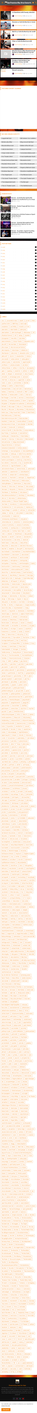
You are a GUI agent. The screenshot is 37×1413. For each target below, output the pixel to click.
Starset (4, 1173)
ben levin (21, 397)
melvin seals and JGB (28, 936)
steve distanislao (15, 1179)
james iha (14, 747)
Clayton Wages (6, 510)
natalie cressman (26, 978)
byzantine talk (28, 462)
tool (3, 1306)
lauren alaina (5, 871)
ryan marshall (26, 1126)
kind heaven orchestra (7, 853)
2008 (19, 303)
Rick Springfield (6, 1093)
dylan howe (15, 613)
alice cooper (5, 347)
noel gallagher (14, 1001)
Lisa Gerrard (5, 892)
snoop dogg (5, 1161)
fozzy (32, 643)
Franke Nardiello (6, 649)
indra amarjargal (12, 732)
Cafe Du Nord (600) (7, 149)
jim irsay (32, 779)
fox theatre (26, 643)
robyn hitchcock (24, 1114)
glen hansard (5, 682)
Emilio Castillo (5, 625)
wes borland (20, 1351)
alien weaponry (6, 350)
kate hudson (28, 833)
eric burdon (24, 625)
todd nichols (26, 1289)
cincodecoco (13, 504)
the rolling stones (13, 1262)
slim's (25, 1155)
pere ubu (21, 1043)
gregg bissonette (15, 702)
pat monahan (14, 1028)
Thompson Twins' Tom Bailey (9, 1280)
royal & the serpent (7, 1123)
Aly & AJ (12, 356)
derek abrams (5, 587)
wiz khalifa (14, 1360)
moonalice (25, 966)
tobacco (18, 1289)
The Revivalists (27, 1259)
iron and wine (11, 738)
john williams (24, 803)
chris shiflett (30, 495)
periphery (28, 1043)
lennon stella (5, 880)
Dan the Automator (7, 539)
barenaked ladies (6, 388)
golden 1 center (22, 685)
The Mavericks (14, 1250)
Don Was (4, 605)
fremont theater (28, 652)
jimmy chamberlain (14, 782)
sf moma (25, 1140)
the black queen (28, 1220)
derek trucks (14, 587)
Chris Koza (21, 489)
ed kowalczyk (24, 616)
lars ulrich (20, 868)
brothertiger (5, 451)
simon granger (21, 1149)
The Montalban (25, 1250)
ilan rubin (13, 729)
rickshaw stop (5, 1096)
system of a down (30, 1206)
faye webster (16, 637)
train (14, 1312)
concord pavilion (6, 516)
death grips (18, 578)
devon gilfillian (17, 590)
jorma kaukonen (13, 815)
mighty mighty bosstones (17, 951)
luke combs (25, 901)
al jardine (27, 335)
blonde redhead (21, 421)
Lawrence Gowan (26, 871)
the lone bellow (19, 1244)
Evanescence (5, 631)
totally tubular (5, 1309)
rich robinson (14, 1087)
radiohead (22, 1066)
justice (14, 824)
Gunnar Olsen (14, 708)
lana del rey (14, 865)
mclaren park (19, 930)
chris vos (4, 498)
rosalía (22, 1120)
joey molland (5, 794)
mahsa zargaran (16, 910)
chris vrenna (12, 498)
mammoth (4, 912)
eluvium (22, 622)
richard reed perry (16, 1090)
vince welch (12, 1336)
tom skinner (5, 1294)
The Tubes (29, 1268)
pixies (9, 1055)
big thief (30, 400)
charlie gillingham (6, 483)
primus (10, 1061)
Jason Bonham (14, 753)
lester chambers (15, 883)
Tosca (15, 1306)
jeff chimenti (31, 761)
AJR (15, 335)
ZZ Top (12, 1371)
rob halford (5, 1102)
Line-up (22, 889)
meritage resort (6, 942)
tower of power (21, 1309)
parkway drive (5, 1028)
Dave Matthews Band (28, 551)
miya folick (32, 963)
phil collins (26, 1049)
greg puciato (5, 702)
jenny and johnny (6, 770)
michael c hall (26, 945)
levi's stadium (12, 886)
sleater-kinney (17, 1155)
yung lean (10, 1366)
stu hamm (28, 1194)
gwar (10, 711)
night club (12, 992)
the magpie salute (19, 1247)
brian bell (4, 439)
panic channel (27, 1025)
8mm (33, 320)
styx (3, 1197)
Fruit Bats (4, 658)
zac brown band (19, 1366)
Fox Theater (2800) (7, 156)
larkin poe (4, 868)
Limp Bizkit (4, 889)
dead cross (4, 575)
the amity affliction (7, 1217)
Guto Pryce (24, 708)
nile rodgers (5, 995)
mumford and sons (6, 972)
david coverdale (24, 557)
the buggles (15, 1223)
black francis (31, 412)
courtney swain (6, 531)
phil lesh (4, 1052)
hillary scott (17, 717)
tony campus (23, 1300)
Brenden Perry (15, 436)
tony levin (13, 1303)
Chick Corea (12, 486)
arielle (31, 371)
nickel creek (30, 989)
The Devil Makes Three (27, 1229)
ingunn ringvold (6, 735)
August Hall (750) (6, 138)
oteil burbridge (17, 1019)
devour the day (28, 590)
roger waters (5, 1120)
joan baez (4, 785)
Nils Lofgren (13, 995)
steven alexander (6, 1191)
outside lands (27, 1019)
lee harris (13, 877)
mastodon (13, 921)
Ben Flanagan (5, 397)
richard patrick (5, 1090)
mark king (12, 918)
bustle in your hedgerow (8, 459)
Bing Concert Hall (15, 412)
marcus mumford (23, 912)
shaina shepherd (21, 1143)
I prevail (27, 726)
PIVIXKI (3, 1055)
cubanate (9, 533)
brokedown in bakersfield (8, 448)
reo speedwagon (10, 1081)
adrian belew (27, 332)
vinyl (29, 1336)
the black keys (17, 1220)
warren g (21, 1342)
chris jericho (12, 489)
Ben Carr (28, 394)
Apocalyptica (30, 368)
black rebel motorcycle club (9, 418)
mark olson (28, 918)
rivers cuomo (24, 1099)
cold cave (22, 510)
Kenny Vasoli (5, 844)
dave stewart (25, 554)
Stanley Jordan (17, 1170)
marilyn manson (14, 915)
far (26, 634)
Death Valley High (28, 578)
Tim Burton (22, 1283)
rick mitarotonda (27, 1090)
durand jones (21, 610)
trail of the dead (6, 1312)
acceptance (5, 326)
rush (3, 1126)
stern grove (14, 1176)
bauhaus (4, 391)
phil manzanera (12, 1052)
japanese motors (16, 750)
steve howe (15, 1182)
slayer (9, 1155)
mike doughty (5, 954)
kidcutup (4, 850)
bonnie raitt (12, 427)
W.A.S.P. (20, 1339)
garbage (15, 661)
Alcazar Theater (17, 341)
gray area (4, 696)
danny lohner (5, 545)
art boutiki (4, 377)
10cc (3, 320)
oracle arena (29, 1013)
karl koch (20, 833)
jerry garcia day (21, 773)
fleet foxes (24, 640)
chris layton (29, 489)
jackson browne (23, 741)
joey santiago (14, 794)
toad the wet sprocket (8, 1289)
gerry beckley (17, 676)
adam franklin (14, 329)
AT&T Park (4, 380)
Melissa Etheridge (6, 936)
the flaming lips (30, 1235)
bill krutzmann (31, 403)
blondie (30, 421)
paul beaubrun (5, 1037)
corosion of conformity (8, 525)
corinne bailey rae (6, 522)
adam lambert (5, 332)
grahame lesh (26, 693)
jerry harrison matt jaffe (8, 776)
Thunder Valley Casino (26, 1280)
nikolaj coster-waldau (23, 992)
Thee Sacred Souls (29, 1271)
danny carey (14, 542)
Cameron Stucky (20, 468)
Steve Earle (26, 1179)
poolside (10, 1058)
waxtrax (13, 1348)
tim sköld (13, 1286)
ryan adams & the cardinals (13, 1126)
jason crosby (24, 753)
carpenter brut (14, 471)
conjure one (16, 516)
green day (4, 699)
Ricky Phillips (14, 1096)
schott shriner (22, 1135)
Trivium (3, 1318)
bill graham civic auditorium (17, 403)
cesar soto (4, 477)
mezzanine (28, 942)
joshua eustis (5, 818)
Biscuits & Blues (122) (8, 145)
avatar (9, 382)
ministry (14, 963)
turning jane (14, 1321)
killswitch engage (13, 850)
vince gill (4, 1336)
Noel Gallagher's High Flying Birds (10, 1004)
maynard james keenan (8, 930)
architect (25, 371)
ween (28, 1348)
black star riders (23, 418)
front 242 (4, 655)
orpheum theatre (6, 1019)
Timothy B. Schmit (24, 1286)
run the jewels (27, 1123)
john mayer (21, 800)
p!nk (20, 1022)
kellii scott (4, 838)
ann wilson (25, 365)
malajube (25, 910)
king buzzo (19, 853)
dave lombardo (6, 551)
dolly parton (5, 602)
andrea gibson (25, 359)
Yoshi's (3, 1366)
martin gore (5, 921)
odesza (20, 1010)
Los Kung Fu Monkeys (15, 898)
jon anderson (5, 809)
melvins (4, 939)
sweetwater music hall (8, 1206)
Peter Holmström (6, 1049)
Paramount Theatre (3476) (9, 167)
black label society (7, 415)
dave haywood (29, 548)
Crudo (3, 533)
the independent (26, 1241)
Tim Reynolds (5, 1286)
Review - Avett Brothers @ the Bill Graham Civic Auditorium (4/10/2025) (23, 198)
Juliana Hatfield (22, 821)
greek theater (29, 696)
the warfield (5, 1271)
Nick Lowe (4, 989)
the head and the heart (21, 1238)
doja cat (26, 599)
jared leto (26, 750)
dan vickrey (17, 539)
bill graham (4, 403)
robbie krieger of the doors (9, 1105)
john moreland (5, 803)
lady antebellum (21, 862)
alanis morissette (6, 341)
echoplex (15, 616)
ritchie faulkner (14, 1099)
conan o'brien (29, 513)
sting (14, 1191)
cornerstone (16, 522)
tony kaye (31, 1300)
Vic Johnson (13, 1333)
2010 (19, 297)
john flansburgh (6, 797)
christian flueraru (21, 498)
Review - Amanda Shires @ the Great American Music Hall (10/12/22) (22, 223)
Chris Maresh (5, 492)
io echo (3, 738)
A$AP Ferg (15, 323)
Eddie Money (13, 619)
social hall (29, 1161)
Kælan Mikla (16, 830)
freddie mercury (6, 652)
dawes (27, 569)
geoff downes (11, 673)
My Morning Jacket (25, 975)
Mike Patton (5, 957)
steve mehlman (26, 1185)
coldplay (4, 513)
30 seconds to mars (12, 320)
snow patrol (13, 1161)
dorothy (11, 605)
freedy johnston (17, 652)
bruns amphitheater (28, 451)
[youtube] (23, 1398)
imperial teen (27, 729)
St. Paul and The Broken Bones (10, 1167)
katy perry (4, 836)
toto (13, 1309)
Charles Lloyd (15, 480)
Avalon (3, 382)
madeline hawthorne (7, 907)
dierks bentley (13, 596)
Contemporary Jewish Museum (10, 519)
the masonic (5, 1250)
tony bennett (13, 1300)
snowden (21, 1161)
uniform (32, 1324)
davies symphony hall (17, 569)
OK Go (26, 1010)
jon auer (13, 809)
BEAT (26, 391)
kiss (12, 856)
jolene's (33, 806)
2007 (19, 306)
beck (31, 391)
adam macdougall (16, 332)
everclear (13, 631)
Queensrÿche (23, 1064)
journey (13, 818)
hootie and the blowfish (8, 723)
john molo (29, 800)
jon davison (27, 809)
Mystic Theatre (6, 978)
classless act (29, 507)
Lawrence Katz (6, 874)
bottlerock (21, 427)
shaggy (13, 1143)
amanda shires (20, 356)
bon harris (4, 427)
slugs (3, 1158)
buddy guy (13, 454)
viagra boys (5, 1333)
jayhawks (27, 759)
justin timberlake (16, 827)
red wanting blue (17, 1075)
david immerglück (24, 563)
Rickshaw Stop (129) (7, 171)
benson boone (30, 397)
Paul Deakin (24, 1037)
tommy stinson (23, 1294)
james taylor (22, 747)
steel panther (11, 1173)
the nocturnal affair (7, 1256)
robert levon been (23, 1105)
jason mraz (13, 756)
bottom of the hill (6, 430)
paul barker (23, 1034)
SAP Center (29, 1132)
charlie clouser (25, 480)
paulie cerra (22, 1040)
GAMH (9, 661)
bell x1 (22, 394)
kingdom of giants (29, 853)
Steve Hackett (6, 1182)
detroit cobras (24, 587)
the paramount (27, 1256)
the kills (11, 1244)
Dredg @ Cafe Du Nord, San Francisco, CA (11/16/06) (21, 61)
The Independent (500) (8, 182)
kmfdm (17, 856)
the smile (11, 1268)
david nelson (25, 566)
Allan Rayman (5, 353)
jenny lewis (16, 770)
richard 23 (29, 1087)
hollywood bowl (15, 720)
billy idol (4, 409)
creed (28, 531)
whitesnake (27, 1354)
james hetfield (5, 747)
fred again (15, 649)
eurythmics (28, 628)
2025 (19, 250)
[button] (33, 3)
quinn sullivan (5, 1066)
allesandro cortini (24, 353)
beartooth (20, 391)
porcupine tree (26, 1058)
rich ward (22, 1087)
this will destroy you (7, 1277)
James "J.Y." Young (15, 744)
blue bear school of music (8, 424)
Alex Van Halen (12, 344)
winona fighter (5, 1360)
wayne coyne (21, 1348)
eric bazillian (15, 625)
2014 (19, 284)
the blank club (5, 1223)
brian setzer (20, 439)
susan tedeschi (25, 1203)
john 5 (22, 794)
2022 (19, 259)
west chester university (8, 1354)
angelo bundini (26, 362)
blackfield (4, 421)
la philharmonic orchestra (8, 862)
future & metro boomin (15, 658)
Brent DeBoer (25, 436)
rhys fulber (24, 1084)
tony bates (4, 1300)
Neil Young (17, 984)
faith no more (11, 634)
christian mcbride (6, 501)
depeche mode (26, 584)
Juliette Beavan (6, 824)
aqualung (9, 371)
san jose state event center (9, 1132)
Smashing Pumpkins (12, 1158)
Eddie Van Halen (23, 619)
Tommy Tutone (25, 1297)
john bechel (29, 794)
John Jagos (4, 800)
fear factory (26, 637)
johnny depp (14, 806)
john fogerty (15, 797)
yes (19, 1363)
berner (24, 400)
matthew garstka (6, 927)
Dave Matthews (16, 551)
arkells (3, 374)
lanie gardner (28, 865)
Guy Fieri (31, 708)
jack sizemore (5, 741)
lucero (28, 898)
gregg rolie (26, 702)
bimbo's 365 (5, 412)
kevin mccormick (15, 847)
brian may (11, 439)
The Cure (30, 1226)
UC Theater (24, 1324)
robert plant (14, 1108)
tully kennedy (5, 1321)
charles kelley (5, 480)
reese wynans (28, 1075)
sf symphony (5, 1143)
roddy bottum (14, 1117)
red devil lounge (6, 1075)
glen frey (27, 679)
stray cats (4, 1194)
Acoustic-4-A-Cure (24, 326)
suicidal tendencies (23, 1197)
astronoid (25, 377)
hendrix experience (7, 717)
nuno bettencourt (14, 1007)
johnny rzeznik (24, 806)
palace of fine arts (6, 1025)
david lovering (16, 566)
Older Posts (32, 81)
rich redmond (5, 1087)
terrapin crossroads (17, 1215)
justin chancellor (22, 824)
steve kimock (5, 1185)
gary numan (29, 664)
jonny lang (4, 815)
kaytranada (12, 836)
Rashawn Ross (25, 1069)
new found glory (28, 987)
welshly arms (11, 1351)
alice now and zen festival (18, 347)
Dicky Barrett (26, 593)
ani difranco (5, 365)
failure (3, 634)
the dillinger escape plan (8, 1232)
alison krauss (15, 350)
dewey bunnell (6, 593)
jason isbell (5, 756)
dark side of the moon (26, 545)
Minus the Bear (22, 963)
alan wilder (22, 338)
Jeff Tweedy (26, 764)
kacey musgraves (6, 830)
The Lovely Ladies (6, 1247)
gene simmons (21, 670)
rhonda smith (15, 1084)
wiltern (18, 1357)
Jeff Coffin (4, 764)
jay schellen (19, 759)
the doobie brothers (22, 1232)
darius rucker (14, 545)
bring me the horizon (7, 445)
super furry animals (7, 1203)
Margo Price (5, 915)
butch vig (19, 459)
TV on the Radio (24, 1321)
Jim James (4, 782)
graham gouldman (15, 693)
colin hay (11, 513)
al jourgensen (5, 338)
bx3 (20, 462)
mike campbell (30, 951)
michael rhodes (15, 948)
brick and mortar (6, 442)
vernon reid (26, 1330)
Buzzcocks (14, 462)
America (28, 356)
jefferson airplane (6, 767)
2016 (19, 278)
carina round (31, 468)
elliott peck (15, 622)
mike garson (14, 954)
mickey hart (5, 951)
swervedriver (19, 1206)
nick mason (12, 989)
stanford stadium (6, 1170)
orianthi (26, 1016)
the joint (4, 1244)
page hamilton (27, 1022)
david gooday (23, 560)
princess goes (18, 1061)
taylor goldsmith (27, 1209)
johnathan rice (5, 806)
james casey (26, 744)
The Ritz (4, 1262)
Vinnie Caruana (21, 1336)
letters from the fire (27, 883)
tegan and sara (5, 1215)
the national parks (6, 1253)
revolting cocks (6, 1084)
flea (17, 640)
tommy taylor (5, 1297)
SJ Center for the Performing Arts (22, 1152)
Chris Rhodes (14, 492)
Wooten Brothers (6, 1363)
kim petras (23, 850)
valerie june (13, 1327)
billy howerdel (28, 406)
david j (33, 563)
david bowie (5, 557)
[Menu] (2, 3)
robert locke (5, 1108)
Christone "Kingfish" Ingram (20, 501)
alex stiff (4, 344)
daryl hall (4, 548)
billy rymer (11, 409)
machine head (27, 904)
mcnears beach (30, 930)
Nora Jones (4, 1007)
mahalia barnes (6, 910)
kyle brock (28, 859)
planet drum (23, 1055)
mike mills (31, 954)
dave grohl (20, 548)
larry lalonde (12, 868)
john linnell (13, 800)
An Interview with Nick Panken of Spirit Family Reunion (23, 215)
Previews (4, 1061)
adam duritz (5, 329)
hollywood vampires (27, 720)
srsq (24, 1164)
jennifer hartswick (26, 767)
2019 (19, 269)
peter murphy (17, 1049)
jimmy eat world (26, 782)
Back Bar (26, 382)
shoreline (4, 1149)
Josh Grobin (23, 815)
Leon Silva (32, 880)
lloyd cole (4, 895)
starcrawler (27, 1170)
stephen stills (5, 1176)
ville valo (31, 1333)
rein (3, 1081)
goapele (13, 685)
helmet (31, 714)
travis (32, 1312)
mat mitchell (21, 921)
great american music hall (16, 696)
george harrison (30, 673)
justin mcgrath (5, 827)
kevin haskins (5, 847)
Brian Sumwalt (29, 439)
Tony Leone (5, 1303)
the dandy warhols (6, 1229)
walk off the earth (29, 1339)
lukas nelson (16, 901)
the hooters (16, 1241)
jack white (14, 741)
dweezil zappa (5, 613)
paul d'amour (15, 1037)
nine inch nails (23, 995)
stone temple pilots (23, 1191)
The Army (16, 1217)
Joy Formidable (21, 818)
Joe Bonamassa (6, 788)
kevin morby (25, 847)
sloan (30, 1155)
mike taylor (5, 960)
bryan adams (5, 454)
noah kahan (5, 1001)
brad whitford (23, 433)
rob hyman (13, 1102)
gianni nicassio (18, 679)
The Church (5, 1226)
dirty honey (23, 596)
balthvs (11, 385)
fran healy (4, 646)
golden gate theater (18, 687)
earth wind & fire (6, 616)
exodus (20, 631)
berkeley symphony (15, 400)
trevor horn (22, 1315)
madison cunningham (20, 907)
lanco (21, 865)
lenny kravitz (14, 880)
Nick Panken (21, 989)
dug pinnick (12, 610)
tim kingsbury (31, 1283)
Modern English (6, 966)
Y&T (14, 1363)
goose (27, 690)
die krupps (4, 596)
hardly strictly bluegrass (8, 714)
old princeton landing (17, 1013)
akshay (20, 335)
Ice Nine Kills (5, 729)
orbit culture (13, 1016)
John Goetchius (25, 797)
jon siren (4, 812)
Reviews (25, 1081)
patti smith (14, 1034)
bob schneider (21, 424)
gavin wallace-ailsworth (8, 670)
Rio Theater (32, 1096)
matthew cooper (27, 924)
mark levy (20, 918)
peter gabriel (13, 1046)
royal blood (17, 1123)
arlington (10, 374)
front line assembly (14, 655)
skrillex (3, 1155)
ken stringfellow (6, 841)
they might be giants (7, 1274)
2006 (19, 309)
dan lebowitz (27, 536)
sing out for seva (6, 1152)
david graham (5, 563)
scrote (10, 1138)
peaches (14, 1043)
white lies (19, 1354)
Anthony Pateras (6, 368)
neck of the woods (7, 984)
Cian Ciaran (4, 504)
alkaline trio (24, 350)
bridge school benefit (18, 442)
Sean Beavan (22, 1138)
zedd (20, 1368)
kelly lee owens (14, 838)
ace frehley (13, 326)
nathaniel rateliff (15, 981)
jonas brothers (12, 812)
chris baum (20, 486)
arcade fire (17, 371)
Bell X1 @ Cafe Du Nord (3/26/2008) (23, 31)
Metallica (14, 942)
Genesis (4, 673)
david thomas (5, 569)
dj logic (3, 599)
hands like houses (18, 711)
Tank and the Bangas (14, 1209)
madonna (31, 907)
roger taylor (23, 1117)
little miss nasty (14, 892)
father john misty (6, 637)
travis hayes (5, 1315)
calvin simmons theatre (8, 468)
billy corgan (11, 406)
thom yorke (18, 1277)
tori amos (8, 1306)
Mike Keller (23, 954)
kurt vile (20, 859)
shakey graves (5, 1146)
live (22, 892)
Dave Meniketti (6, 554)
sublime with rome (11, 1197)
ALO (32, 353)
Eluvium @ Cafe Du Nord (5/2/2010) (23, 22)
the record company (15, 1259)
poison (3, 1058)
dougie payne (19, 605)
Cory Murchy (5, 528)
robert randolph (24, 1108)
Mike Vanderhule (14, 960)
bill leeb (4, 406)
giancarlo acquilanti (7, 679)
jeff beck (15, 761)
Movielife (24, 969)
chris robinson (23, 492)
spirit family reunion (15, 1164)
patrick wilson (5, 1034)
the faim (12, 1235)
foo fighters (5, 643)
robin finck (15, 1114)
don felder (22, 602)
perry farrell (5, 1046)
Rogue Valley (14, 1120)
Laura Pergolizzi (30, 868)
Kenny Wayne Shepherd (17, 844)
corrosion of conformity (22, 525)
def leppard (14, 581)
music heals (17, 972)
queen (16, 1064)
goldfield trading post (7, 690)
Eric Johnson (5, 628)
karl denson (25, 830)
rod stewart (5, 1117)
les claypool (5, 883)
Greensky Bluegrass (14, 699)
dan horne (19, 536)
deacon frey (5, 572)
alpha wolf (4, 356)
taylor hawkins (5, 1212)
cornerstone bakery (27, 522)
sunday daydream (21, 1200)
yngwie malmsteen (27, 1363)
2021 (19, 262)
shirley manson (30, 1146)
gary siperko (5, 667)
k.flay (24, 827)
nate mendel (5, 981)
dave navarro (15, 554)
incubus (4, 732)
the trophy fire (20, 1268)
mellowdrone (17, 936)
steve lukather (15, 1185)
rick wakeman (16, 1093)
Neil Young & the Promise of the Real (11, 987)
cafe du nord (5, 465)
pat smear (23, 1028)
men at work (11, 939)
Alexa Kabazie (22, 344)
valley (20, 1327)
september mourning (7, 1140)
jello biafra (16, 767)
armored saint (18, 374)
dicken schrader (16, 593)
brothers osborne (22, 448)
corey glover (23, 519)
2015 (19, 281)
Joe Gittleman (16, 788)
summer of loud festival (8, 1200)
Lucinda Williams (6, 901)
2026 (19, 247)
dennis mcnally (16, 584)
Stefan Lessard (22, 1173)
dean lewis (22, 575)
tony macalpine (22, 1303)
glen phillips (14, 682)
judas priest (31, 818)
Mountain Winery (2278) (8, 163)
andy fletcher (16, 362)
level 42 (4, 886)
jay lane (12, 759)
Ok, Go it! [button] (6, 1409)
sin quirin (30, 1149)
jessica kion (30, 776)
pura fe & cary (28, 1061)
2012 (19, 290)
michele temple (26, 948)
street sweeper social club (16, 1194)
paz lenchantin (5, 1043)
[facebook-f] (14, 1398)
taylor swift (15, 1212)
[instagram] (17, 1398)
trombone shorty (12, 1318)
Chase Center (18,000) (8, 153)
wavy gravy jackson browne (19, 1345)
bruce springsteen (15, 451)
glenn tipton (23, 682)
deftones (22, 581)
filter (33, 637)
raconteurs (14, 1066)
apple (3, 371)
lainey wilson (5, 865)
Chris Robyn (21, 495)
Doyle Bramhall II (18, 608)
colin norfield (19, 513)
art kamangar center (15, 377)
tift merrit (4, 1283)
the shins (4, 1268)
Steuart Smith (23, 1176)
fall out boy (20, 634)
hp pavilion (10, 726)
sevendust (18, 1140)
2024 (19, 253)
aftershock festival (7, 335)
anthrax (15, 368)
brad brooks (14, 433)
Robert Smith (5, 1111)
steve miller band (6, 1188)
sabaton (4, 1129)
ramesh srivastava (6, 1069)
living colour (29, 892)
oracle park (5, 1016)
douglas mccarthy (30, 605)
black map (17, 415)
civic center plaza (18, 507)
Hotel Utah (31, 723)
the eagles (4, 1235)
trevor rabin (31, 1315)
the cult (24, 1226)
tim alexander (13, 1283)
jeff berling (23, 761)
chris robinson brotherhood (9, 495)
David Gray (14, 563)
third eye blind (19, 1274)
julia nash (13, 821)
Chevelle (4, 486)
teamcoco (23, 1212)
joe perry (24, 788)
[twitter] (20, 1398)
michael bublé (16, 945)
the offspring (17, 1256)
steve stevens (17, 1188)
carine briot (5, 471)
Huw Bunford (19, 726)
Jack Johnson (30, 738)
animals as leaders (15, 365)
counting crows (15, 528)
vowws (3, 1339)
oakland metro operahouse (9, 1010)
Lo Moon (11, 895)
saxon (14, 1135)
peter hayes (23, 1046)
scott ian (4, 1138)
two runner (4, 1324)
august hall (21, 380)
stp (32, 1191)
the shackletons (24, 1265)
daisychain (4, 536)
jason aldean (5, 753)
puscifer (4, 1064)
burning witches (6, 457)
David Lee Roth (6, 566)
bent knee (4, 400)
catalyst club (13, 474)
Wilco (3, 1357)
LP (24, 898)
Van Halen (18, 1330)
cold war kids (31, 510)
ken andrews (24, 838)
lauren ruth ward (15, 871)
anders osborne (15, 359)
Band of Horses (20, 385)
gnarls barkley (5, 685)
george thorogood (7, 676)
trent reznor (13, 1315)
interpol (14, 735)
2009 (19, 300)
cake (24, 465)
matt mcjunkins (6, 924)
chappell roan (30, 477)
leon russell (23, 880)
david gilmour (14, 560)
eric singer (13, 628)
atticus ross (13, 380)
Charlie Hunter (17, 483)
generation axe (31, 670)
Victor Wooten (23, 1333)
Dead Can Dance (27, 572)
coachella (15, 510)
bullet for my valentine (25, 454)
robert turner (24, 1111)
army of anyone (29, 374)
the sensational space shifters (10, 1265)
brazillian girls (5, 436)
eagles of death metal (26, 613)
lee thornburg (21, 877)
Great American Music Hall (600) (10, 160)
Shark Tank (21, 1146)
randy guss (16, 1069)
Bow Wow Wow (18, 430)
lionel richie (30, 889)
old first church (5, 1013)
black (23, 412)
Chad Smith (13, 477)
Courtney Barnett (26, 528)
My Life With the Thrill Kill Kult (10, 975)
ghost (30, 676)
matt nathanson (16, 924)
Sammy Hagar (21, 1129)
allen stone (14, 353)
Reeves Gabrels (6, 1078)
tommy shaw (13, 1294)
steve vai (26, 1188)
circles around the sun (25, 504)
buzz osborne (5, 462)
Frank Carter (22, 646)
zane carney (13, 1368)
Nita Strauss (5, 998)
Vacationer (4, 1327)
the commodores (14, 1226)
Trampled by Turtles (23, 1312)
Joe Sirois (12, 791)
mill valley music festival (28, 960)
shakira (13, 1146)
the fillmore (20, 1235)
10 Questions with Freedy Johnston (23, 12)
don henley (30, 602)
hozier (3, 726)
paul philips (5, 1040)
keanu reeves (27, 836)
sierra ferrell (12, 1149)
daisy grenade (28, 533)
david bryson (14, 557)
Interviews (29, 735)
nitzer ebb (27, 998)
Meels (3, 933)
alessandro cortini (29, 341)
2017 (19, 275)
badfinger (4, 385)
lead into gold (16, 874)
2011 (19, 293)
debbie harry (5, 581)
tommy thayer (15, 1297)
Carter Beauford (24, 471)
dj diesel (30, 596)
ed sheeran (4, 619)
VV (15, 1339)
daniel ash (25, 539)
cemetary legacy (23, 474)
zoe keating (5, 1371)
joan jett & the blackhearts (16, 785)
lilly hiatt (29, 886)
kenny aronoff (26, 841)
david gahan (5, 560)
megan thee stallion (22, 933)
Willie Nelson (10, 1357)
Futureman (27, 658)
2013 (19, 287)
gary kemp (13, 664)
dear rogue (30, 575)
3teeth (21, 320)
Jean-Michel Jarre (6, 761)
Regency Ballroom (17, 1078)
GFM (25, 676)
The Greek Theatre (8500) (9, 178)
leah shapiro (25, 874)
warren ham (29, 1342)
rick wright (25, 1093)
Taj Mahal (4, 1209)
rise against (5, 1099)
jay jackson (4, 759)
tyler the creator (14, 1324)
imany (19, 729)
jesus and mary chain (7, 779)
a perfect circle (6, 323)
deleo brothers (6, 584)
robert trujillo (14, 1111)
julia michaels (5, 821)
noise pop (24, 1004)
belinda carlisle (14, 394)
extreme (27, 631)
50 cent (28, 320)
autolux (28, 380)
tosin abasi (22, 1306)
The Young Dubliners (15, 1271)
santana (21, 1132)
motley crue (5, 969)
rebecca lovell (25, 1072)
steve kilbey (24, 1182)
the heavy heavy (6, 1241)
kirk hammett (5, 856)
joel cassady (28, 791)
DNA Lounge (11, 599)
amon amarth (5, 359)
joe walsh (20, 791)
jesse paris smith (20, 776)
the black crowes (6, 1220)
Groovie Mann (15, 705)
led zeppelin (5, 877)
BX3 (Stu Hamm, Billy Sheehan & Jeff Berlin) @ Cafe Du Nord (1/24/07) (23, 51)
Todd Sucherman (16, 1291)
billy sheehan (20, 409)
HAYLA (18, 714)
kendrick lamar (17, 841)
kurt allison (13, 859)
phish (20, 1052)
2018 (19, 272)
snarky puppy (23, 1158)
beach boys (11, 391)
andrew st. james (6, 362)
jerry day (4, 773)
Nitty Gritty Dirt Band (16, 998)
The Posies (4, 1259)
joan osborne (29, 785)
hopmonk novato (21, 723)
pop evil (17, 1058)
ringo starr (23, 1096)
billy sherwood (30, 409)
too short (31, 1303)
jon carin (19, 809)
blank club (12, 421)
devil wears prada (6, 590)
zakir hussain (29, 1366)
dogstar (19, 599)
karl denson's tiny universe (9, 833)
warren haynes (5, 1345)
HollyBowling (5, 720)
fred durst (23, 649)
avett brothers (17, 382)
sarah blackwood (6, 1135)
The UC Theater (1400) (8, 185)
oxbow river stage (6, 1022)
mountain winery (15, 969)
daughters (11, 548)
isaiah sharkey (21, 738)
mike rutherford (15, 957)
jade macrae (5, 744)
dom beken (14, 602)
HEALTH (25, 714)
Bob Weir (30, 424)
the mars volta (30, 1247)
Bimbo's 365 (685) (7, 142)
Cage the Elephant (16, 465)
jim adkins (17, 779)
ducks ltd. (4, 610)
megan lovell (10, 933)
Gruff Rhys (24, 705)
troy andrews (22, 1318)
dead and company (16, 572)
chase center (27, 483)
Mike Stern (24, 957)
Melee (31, 933)
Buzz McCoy (27, 459)
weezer (4, 1351)
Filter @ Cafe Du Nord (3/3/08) (22, 41)
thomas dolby (27, 1277)
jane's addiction (6, 750)
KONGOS (24, 856)
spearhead (4, 1164)
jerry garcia (11, 773)
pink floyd (26, 1052)
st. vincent (23, 1167)
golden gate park (6, 687)
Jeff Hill (18, 764)
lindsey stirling (14, 889)
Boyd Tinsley (5, 433)
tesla (26, 1215)
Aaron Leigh (23, 323)
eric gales (31, 625)
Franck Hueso (13, 646)
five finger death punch (8, 640)
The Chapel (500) (7, 174)
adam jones (23, 329)
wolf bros (22, 1360)
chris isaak (4, 489)
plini (30, 1055)
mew (21, 942)
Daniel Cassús (5, 542)
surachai (16, 1203)
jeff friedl (11, 764)
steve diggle (5, 1179)
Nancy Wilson (15, 978)
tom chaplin (26, 1291)
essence (20, 628)
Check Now (4, 1405)
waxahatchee (5, 1348)
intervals (21, 735)
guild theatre (5, 708)
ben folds (13, 397)
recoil (33, 1072)
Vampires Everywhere (7, 1330)
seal (16, 1138)
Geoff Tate (21, 673)
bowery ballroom (29, 430)
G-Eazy (3, 661)
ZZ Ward (19, 1371)
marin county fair (25, 915)
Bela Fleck (4, 394)
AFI (33, 332)
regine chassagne (29, 1078)
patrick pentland (29, 1031)
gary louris (21, 664)
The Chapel (24, 1223)
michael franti (5, 948)
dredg (26, 608)
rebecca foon (15, 1072)
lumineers (4, 904)
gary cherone (23, 661)
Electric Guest (5, 622)
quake (10, 1064)
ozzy (15, 1022)
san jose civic (30, 1129)
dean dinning (13, 575)
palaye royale (17, 1025)
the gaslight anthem (7, 1238)
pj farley (15, 1055)
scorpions (30, 1135)
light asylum (21, 886)
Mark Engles (5, 918)
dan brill (12, 536)
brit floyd (17, 445)
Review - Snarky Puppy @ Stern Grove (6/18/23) (23, 206)
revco (18, 1081)
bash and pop (27, 388)
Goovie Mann (5, 693)
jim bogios (25, 779)
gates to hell (14, 667)
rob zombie (21, 1102)
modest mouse (16, 966)
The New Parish (25, 1253)
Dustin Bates (30, 610)
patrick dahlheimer (18, 1031)
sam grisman (11, 1129)
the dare (16, 1229)
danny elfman (24, 542)
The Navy (16, 1253)
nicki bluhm (5, 992)
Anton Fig (21, 368)
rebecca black (5, 1072)
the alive (32, 1215)
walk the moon (6, 1342)
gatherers (22, 667)
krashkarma (5, 859)
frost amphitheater (27, 655)
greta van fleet (6, 705)
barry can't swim (17, 388)
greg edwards (26, 699)
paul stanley (13, 1040)
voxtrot (10, 1339)
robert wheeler (6, 1114)
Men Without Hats (22, 939)
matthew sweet (17, 927)
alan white (14, 338)
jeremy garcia (24, 770)
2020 (19, 265)
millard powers (5, 963)
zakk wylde (5, 1368)
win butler (25, 1357)
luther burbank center (15, 904)
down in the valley (6, 608)
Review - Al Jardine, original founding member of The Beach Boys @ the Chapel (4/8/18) (22, 231)
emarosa (29, 622)
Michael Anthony (6, 945)
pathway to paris (6, 1031)
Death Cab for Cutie (7, 578)
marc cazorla (12, 912)
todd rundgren (5, 1291)
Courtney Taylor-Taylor (18, 531)
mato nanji (30, 921)
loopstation (25, 895)
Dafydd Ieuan (18, 533)
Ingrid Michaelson (23, 732)
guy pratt (4, 711)
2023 (19, 256)
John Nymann (15, 803)
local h (18, 895)
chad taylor (21, 477)
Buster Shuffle (25, 457)
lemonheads (31, 877)
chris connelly (29, 486)
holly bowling (26, 717)
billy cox (19, 406)
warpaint (14, 1342)
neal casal (24, 981)
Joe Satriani (5, 791)
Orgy (20, 1016)
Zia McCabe (27, 1368)
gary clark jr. (5, 664)
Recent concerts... (18, 70)
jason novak (21, 756)
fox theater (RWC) (15, 643)
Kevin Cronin (29, 844)
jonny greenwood (23, 812)
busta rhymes (16, 457)
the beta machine (26, 1217)
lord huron (4, 898)
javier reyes (30, 756)
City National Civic (6, 507)
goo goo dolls (19, 690)
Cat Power (4, 474)
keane (19, 836)
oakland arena (25, 1007)
